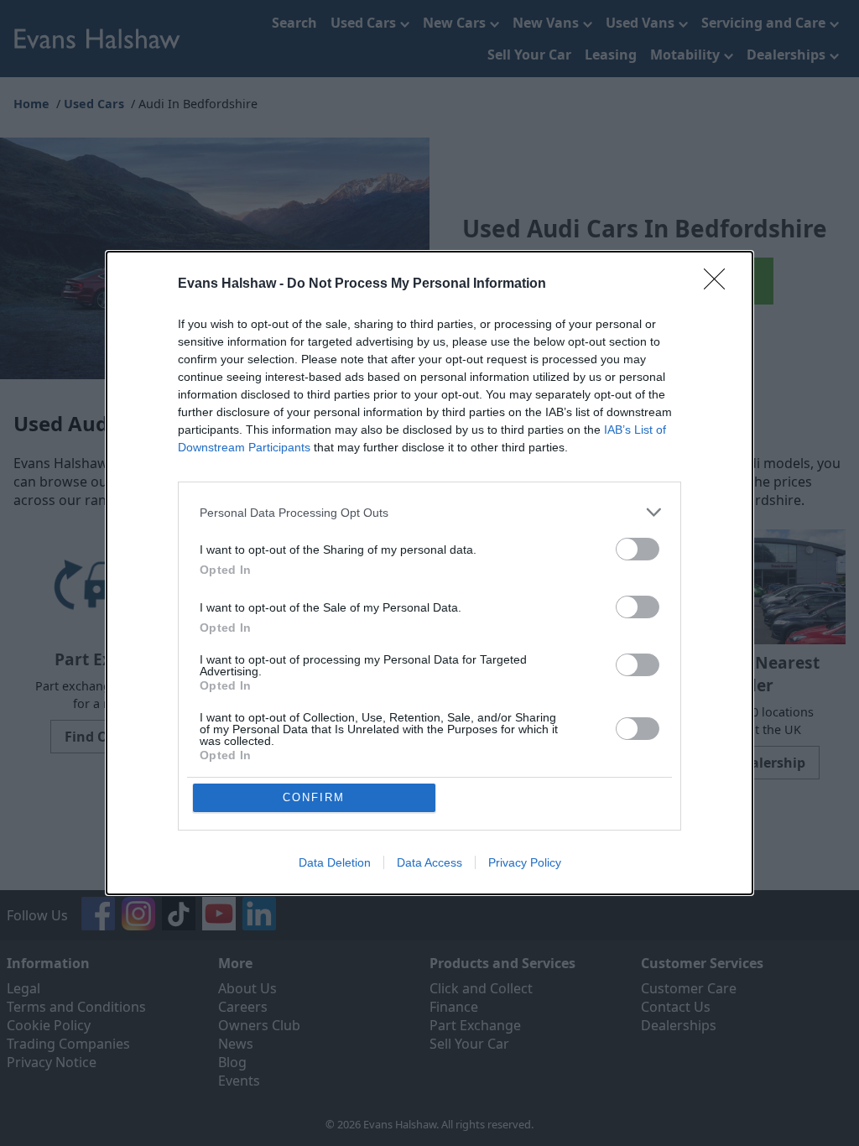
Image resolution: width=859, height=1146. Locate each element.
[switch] (637, 549)
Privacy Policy (524, 862)
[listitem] (429, 512)
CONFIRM (314, 797)
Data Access (429, 862)
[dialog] (429, 573)
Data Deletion (335, 862)
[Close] (720, 284)
